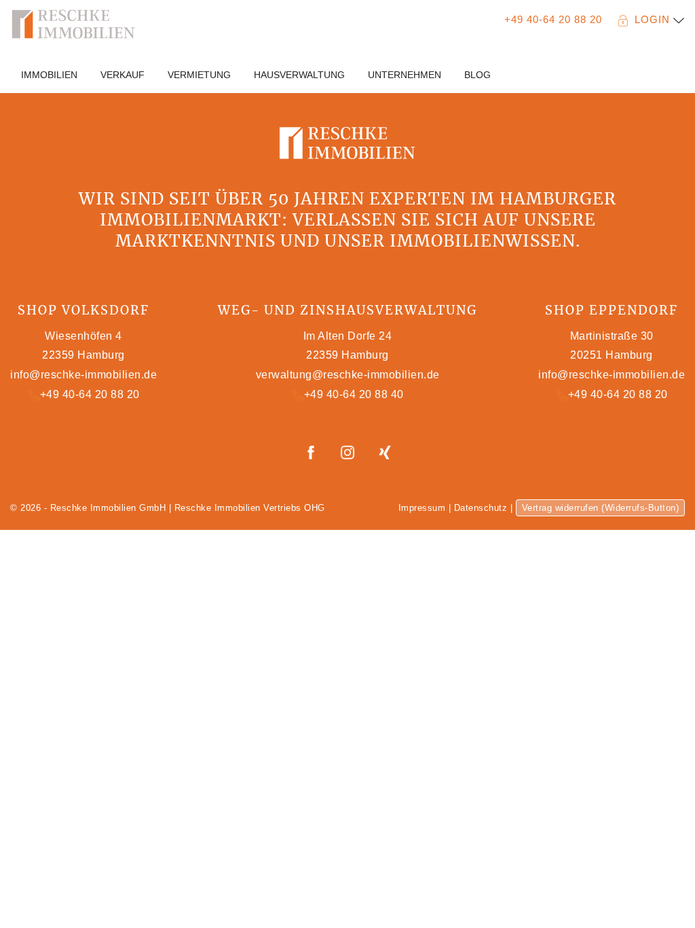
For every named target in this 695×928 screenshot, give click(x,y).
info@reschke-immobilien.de (83, 374)
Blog (477, 74)
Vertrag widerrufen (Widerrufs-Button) (600, 508)
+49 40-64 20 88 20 (553, 19)
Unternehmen (404, 74)
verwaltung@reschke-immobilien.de (348, 374)
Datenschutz (481, 508)
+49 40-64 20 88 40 (354, 394)
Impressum (422, 508)
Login (654, 19)
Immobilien (49, 74)
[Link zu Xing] (385, 451)
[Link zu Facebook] (312, 451)
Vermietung (199, 74)
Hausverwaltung (299, 74)
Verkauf (122, 74)
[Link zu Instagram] (349, 451)
